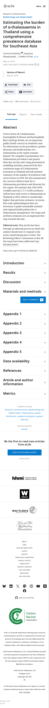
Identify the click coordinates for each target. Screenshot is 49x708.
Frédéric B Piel (26, 56)
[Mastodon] (24, 587)
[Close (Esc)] (1, 701)
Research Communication (14, 14)
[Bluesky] (4, 587)
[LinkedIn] (11, 587)
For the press (24, 570)
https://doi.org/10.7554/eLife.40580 (18, 64)
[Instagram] (31, 587)
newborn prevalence (26, 416)
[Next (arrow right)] (4, 703)
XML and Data (24, 576)
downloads (21, 101)
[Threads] (45, 587)
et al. (36, 56)
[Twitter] (18, 587)
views (8, 101)
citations (36, 101)
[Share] (4, 701)
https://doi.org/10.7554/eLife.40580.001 (20, 250)
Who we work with (24, 548)
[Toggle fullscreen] (6, 701)
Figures (23, 114)
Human (24, 429)
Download (13, 84)
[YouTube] (38, 587)
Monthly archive (24, 567)
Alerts (24, 551)
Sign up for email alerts (24, 452)
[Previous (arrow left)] (1, 703)
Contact (24, 554)
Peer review (36, 114)
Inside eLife (24, 564)
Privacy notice (24, 458)
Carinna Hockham (12, 53)
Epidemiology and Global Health (17, 17)
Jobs (24, 545)
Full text (11, 114)
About (24, 542)
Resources (24, 573)
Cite (28, 84)
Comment (28, 92)
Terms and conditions (24, 557)
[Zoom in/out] (9, 701)
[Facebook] (24, 592)
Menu (38, 6)
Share (10, 91)
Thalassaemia (28, 413)
